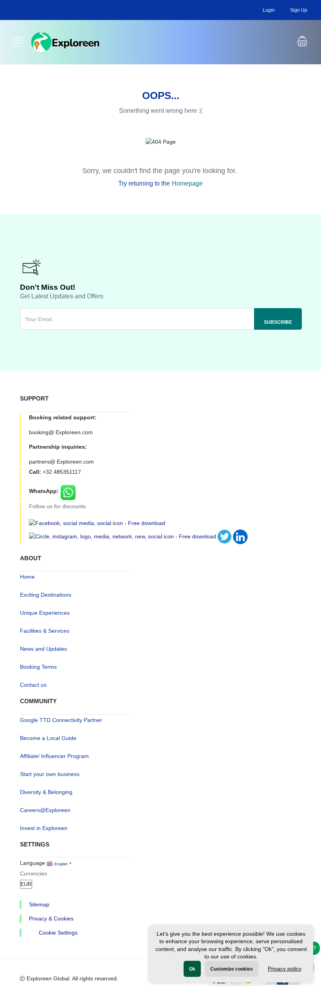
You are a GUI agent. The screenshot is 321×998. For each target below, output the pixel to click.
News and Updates (43, 649)
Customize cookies (231, 969)
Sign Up (298, 10)
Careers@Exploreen (45, 810)
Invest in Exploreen (43, 828)
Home (27, 577)
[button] (302, 42)
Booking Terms (38, 667)
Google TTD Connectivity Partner (61, 720)
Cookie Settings (58, 932)
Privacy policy (284, 969)
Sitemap (39, 904)
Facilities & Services (44, 631)
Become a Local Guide (48, 738)
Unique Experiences (45, 613)
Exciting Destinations (45, 595)
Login (269, 10)
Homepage (187, 183)
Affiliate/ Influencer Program (54, 756)
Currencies (33, 873)
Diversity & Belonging (46, 792)
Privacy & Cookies (51, 918)
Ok (192, 969)
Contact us (33, 685)
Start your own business (49, 774)
